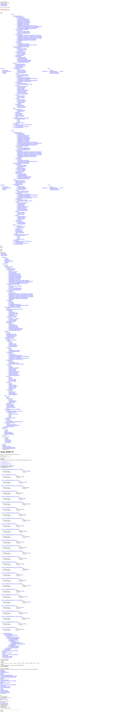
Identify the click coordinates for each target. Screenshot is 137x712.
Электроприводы (18, 76)
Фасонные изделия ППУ (22, 49)
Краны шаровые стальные (22, 83)
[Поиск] (1, 13)
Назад (7, 258)
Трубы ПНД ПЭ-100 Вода (20, 118)
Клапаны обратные (21, 89)
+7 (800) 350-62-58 (3, 5)
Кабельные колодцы (19, 66)
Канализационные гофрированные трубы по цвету (27, 28)
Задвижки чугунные (21, 70)
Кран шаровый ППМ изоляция (23, 62)
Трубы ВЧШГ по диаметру (14, 646)
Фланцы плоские (21, 105)
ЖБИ (14, 108)
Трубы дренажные (18, 34)
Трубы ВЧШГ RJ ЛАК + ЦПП (5, 463)
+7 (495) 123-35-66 (3, 4)
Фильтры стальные (21, 101)
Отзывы (4, 73)
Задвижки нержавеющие (22, 71)
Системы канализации (17, 15)
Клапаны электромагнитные (23, 92)
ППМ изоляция (18, 56)
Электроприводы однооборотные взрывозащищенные (27, 80)
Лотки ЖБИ (17, 112)
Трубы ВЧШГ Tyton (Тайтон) (14, 645)
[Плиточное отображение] (1, 467)
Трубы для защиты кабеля (18, 127)
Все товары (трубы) (21, 17)
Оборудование (16, 123)
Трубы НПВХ (18, 41)
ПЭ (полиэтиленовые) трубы (23, 19)
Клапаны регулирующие (22, 207)
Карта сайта (2, 677)
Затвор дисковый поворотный (23, 74)
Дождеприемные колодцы (20, 182)
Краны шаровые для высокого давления (25, 84)
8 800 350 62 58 (4, 3)
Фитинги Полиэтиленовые (18, 125)
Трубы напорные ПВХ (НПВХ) (23, 43)
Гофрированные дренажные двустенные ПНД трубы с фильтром (29, 36)
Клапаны (17, 85)
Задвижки (17, 68)
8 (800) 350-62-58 (4, 704)
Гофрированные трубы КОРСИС (24, 20)
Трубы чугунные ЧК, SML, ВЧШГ (21, 29)
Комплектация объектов (54, 72)
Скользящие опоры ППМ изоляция (24, 61)
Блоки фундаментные (19, 231)
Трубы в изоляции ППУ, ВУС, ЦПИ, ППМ (21, 46)
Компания (2, 68)
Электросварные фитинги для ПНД (22, 126)
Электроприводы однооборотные (24, 79)
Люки (16, 233)
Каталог (12, 14)
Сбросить (6, 666)
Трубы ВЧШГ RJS (12, 644)
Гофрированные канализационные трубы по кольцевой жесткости (30, 26)
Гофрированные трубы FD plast (23, 23)
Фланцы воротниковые (22, 106)
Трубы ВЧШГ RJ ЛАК (4, 461)
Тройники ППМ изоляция (22, 59)
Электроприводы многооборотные (24, 77)
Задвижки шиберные (21, 72)
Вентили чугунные (21, 97)
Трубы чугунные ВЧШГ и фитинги (24, 32)
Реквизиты (5, 72)
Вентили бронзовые (21, 95)
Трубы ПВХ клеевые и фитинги (23, 45)
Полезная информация (7, 71)
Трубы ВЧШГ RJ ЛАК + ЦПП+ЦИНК (7, 465)
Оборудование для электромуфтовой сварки (23, 124)
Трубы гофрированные (19, 16)
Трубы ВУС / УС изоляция (20, 52)
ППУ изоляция (18, 47)
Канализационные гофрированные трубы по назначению (28, 27)
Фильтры (17, 98)
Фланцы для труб (18, 104)
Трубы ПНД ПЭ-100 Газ (19, 122)
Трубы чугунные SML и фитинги (24, 31)
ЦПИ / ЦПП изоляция (19, 55)
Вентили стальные (21, 96)
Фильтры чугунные (21, 102)
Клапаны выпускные (21, 87)
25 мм (19, 120)
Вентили (17, 94)
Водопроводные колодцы (20, 64)
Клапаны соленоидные (22, 91)
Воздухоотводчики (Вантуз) (23, 93)
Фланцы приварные (21, 107)
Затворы (17, 73)
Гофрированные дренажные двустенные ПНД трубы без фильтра (29, 35)
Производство (5, 70)
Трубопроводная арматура (18, 67)
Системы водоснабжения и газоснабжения (21, 117)
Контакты (61, 71)
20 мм (19, 119)
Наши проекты (45, 71)
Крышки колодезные (21, 110)
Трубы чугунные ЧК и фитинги (23, 33)
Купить (29, 471)
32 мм (19, 121)
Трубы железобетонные (19, 232)
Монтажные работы (53, 71)
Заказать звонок (7, 442)
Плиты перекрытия (19, 113)
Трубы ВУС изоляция (21, 53)
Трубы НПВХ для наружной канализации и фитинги (27, 44)
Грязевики (19, 103)
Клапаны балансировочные (23, 86)
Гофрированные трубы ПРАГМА (24, 22)
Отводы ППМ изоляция (22, 58)
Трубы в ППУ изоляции (22, 48)
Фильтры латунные (21, 99)
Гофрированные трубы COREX (23, 24)
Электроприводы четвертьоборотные (24, 81)
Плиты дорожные (18, 114)
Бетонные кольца (18, 109)
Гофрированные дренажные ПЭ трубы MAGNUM (27, 156)
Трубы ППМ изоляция (22, 57)
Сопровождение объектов (54, 73)
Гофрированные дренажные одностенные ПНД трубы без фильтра (30, 37)
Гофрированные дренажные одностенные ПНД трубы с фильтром (30, 38)
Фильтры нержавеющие (22, 100)
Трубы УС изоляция (21, 54)
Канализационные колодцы (20, 181)
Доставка (51, 70)
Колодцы (15, 63)
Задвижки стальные (21, 69)
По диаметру (20, 30)
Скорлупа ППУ (20, 50)
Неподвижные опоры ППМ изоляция (24, 60)
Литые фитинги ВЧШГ (13, 639)
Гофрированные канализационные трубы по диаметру (28, 25)
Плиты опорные (21, 111)
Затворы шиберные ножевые (23, 75)
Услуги (49, 68)
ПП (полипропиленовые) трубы (23, 18)
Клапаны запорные (21, 88)
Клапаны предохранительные (23, 206)
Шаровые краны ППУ (22, 51)
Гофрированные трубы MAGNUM (24, 21)
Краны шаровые (18, 82)
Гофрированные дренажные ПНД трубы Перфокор (27, 155)
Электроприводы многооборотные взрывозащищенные (28, 78)
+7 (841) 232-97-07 (4, 703)
